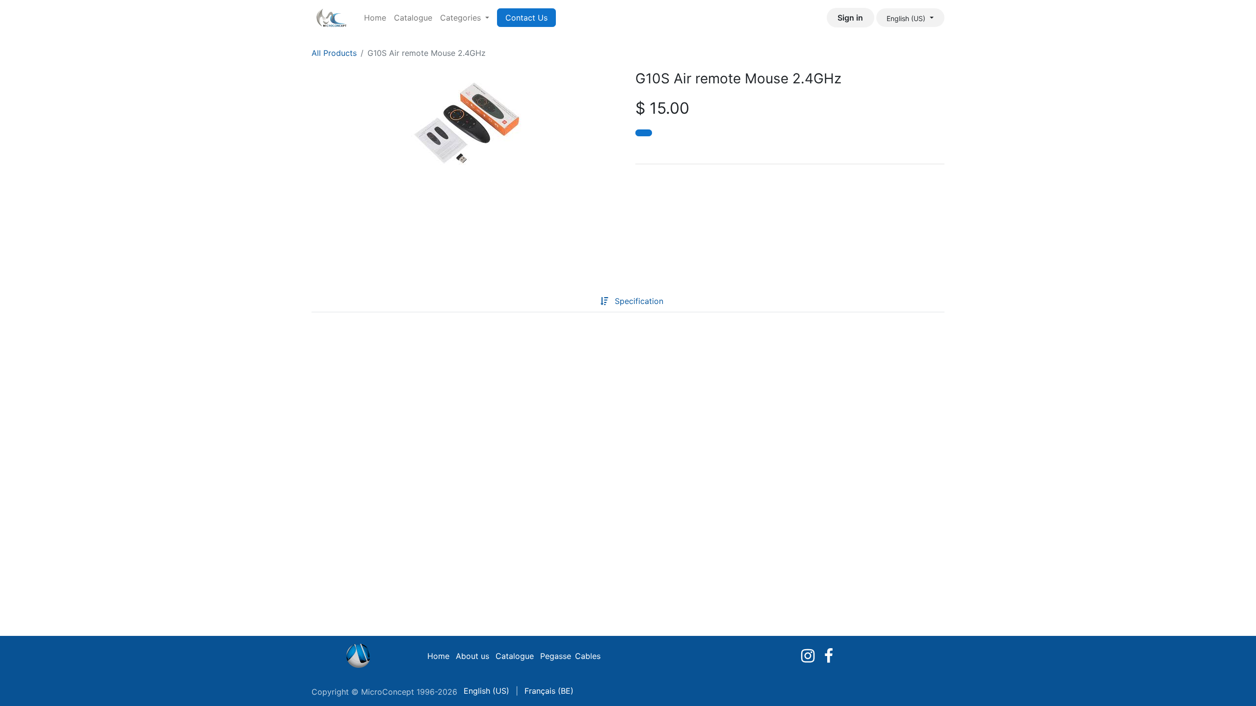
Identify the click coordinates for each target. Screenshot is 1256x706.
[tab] (585, 301)
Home (438, 656)
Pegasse (555, 656)
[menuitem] (375, 17)
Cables (588, 656)
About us (472, 656)
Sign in (850, 18)
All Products (334, 53)
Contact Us (526, 18)
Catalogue (515, 656)
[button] (643, 132)
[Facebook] (828, 656)
